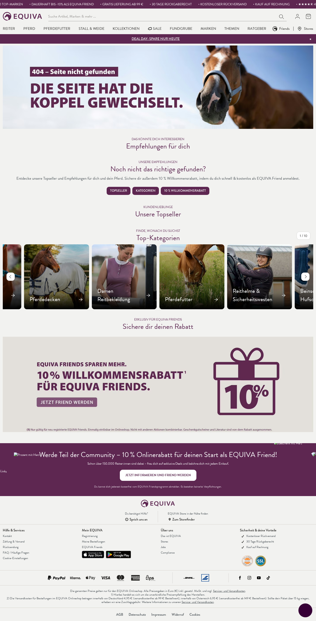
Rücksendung (11, 547)
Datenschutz (137, 614)
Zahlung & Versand (14, 541)
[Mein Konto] (297, 16)
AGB (119, 614)
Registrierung (90, 536)
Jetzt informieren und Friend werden (158, 475)
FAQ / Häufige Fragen (16, 552)
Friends (284, 28)
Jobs (163, 547)
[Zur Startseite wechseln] (22, 16)
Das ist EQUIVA (171, 536)
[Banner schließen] (310, 39)
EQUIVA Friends (92, 547)
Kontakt (7, 536)
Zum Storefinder (183, 519)
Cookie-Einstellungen (15, 558)
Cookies (194, 614)
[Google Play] (118, 554)
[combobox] (162, 16)
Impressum (158, 614)
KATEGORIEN (145, 190)
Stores (308, 28)
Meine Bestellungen (93, 541)
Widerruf (178, 614)
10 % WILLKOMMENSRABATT (185, 190)
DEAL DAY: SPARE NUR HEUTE (156, 38)
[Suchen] (282, 16)
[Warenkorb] (308, 16)
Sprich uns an (139, 519)
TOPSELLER (118, 190)
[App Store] (93, 554)
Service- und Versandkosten (229, 591)
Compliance (168, 552)
